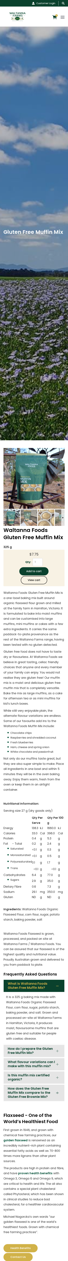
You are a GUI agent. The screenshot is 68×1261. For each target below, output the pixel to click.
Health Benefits (20, 1248)
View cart (34, 580)
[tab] (34, 986)
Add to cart (34, 571)
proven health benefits (35, 1173)
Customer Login (45, 3)
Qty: (28, 562)
